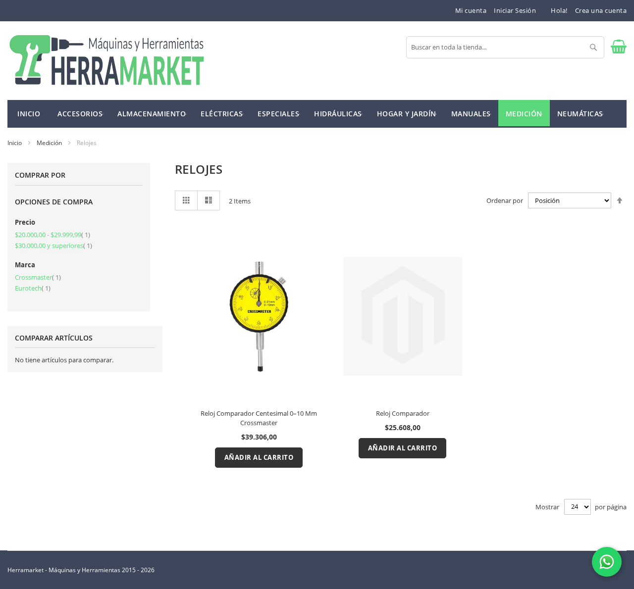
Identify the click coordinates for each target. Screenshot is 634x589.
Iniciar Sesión (515, 10)
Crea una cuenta (601, 10)
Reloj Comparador (402, 413)
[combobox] (505, 47)
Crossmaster (38, 277)
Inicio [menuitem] (28, 113)
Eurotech (33, 288)
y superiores (53, 245)
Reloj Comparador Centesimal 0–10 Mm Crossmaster (259, 418)
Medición (50, 143)
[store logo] (106, 61)
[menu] (317, 114)
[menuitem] (80, 113)
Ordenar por (504, 200)
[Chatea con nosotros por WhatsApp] (607, 562)
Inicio (15, 143)
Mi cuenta (471, 10)
